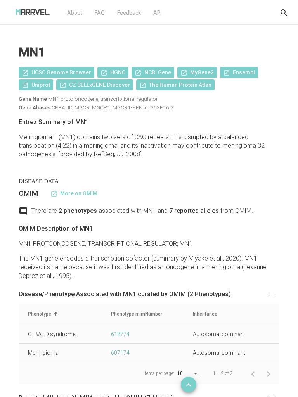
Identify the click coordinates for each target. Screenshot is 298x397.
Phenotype (39, 314)
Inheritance (205, 314)
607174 (120, 353)
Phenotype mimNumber (136, 314)
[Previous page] (253, 373)
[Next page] (268, 373)
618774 (120, 334)
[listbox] (188, 373)
